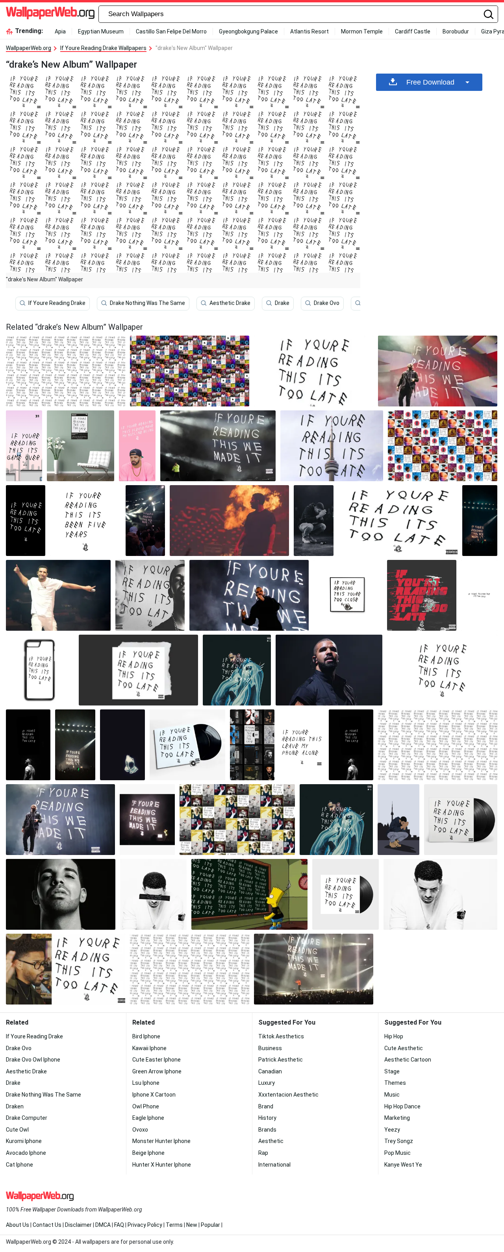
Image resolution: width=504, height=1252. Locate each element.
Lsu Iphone (145, 1083)
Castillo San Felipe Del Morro (171, 31)
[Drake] (399, 819)
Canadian (270, 1071)
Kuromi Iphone (24, 1141)
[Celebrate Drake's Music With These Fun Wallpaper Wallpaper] (421, 595)
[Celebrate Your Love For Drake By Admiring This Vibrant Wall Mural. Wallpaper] (58, 595)
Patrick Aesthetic (280, 1059)
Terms (174, 1225)
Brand (265, 1106)
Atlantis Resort (309, 31)
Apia (60, 31)
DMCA (103, 1225)
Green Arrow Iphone (157, 1071)
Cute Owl (17, 1129)
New (191, 1225)
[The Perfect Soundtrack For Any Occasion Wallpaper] (437, 371)
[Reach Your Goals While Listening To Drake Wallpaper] (229, 520)
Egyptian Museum (101, 31)
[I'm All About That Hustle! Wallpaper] (460, 819)
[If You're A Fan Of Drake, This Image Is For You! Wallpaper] (479, 595)
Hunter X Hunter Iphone (161, 1165)
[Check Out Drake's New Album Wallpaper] (249, 595)
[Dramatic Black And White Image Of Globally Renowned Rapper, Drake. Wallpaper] (329, 670)
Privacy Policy (145, 1225)
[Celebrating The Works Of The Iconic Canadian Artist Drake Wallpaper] (348, 595)
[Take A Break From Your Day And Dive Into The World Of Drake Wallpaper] (75, 744)
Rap (263, 1153)
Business (270, 1048)
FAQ (119, 1225)
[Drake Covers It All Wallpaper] (313, 371)
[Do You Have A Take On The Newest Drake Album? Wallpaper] (189, 371)
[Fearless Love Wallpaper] (398, 520)
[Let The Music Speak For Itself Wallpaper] (237, 670)
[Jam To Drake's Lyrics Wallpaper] (153, 894)
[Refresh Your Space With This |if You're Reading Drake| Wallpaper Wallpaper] (60, 894)
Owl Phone (145, 1106)
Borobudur (456, 31)
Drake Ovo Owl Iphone (33, 1059)
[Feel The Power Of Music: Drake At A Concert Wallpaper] (237, 819)
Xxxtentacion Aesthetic (288, 1094)
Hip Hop (393, 1036)
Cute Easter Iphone (156, 1059)
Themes (395, 1083)
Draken (15, 1106)
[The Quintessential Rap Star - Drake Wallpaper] (252, 744)
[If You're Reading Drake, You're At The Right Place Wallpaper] (122, 744)
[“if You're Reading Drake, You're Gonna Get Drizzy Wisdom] (28, 744)
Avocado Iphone (26, 1153)
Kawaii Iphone (149, 1048)
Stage (392, 1071)
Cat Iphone (19, 1165)
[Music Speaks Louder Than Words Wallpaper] (25, 520)
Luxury (266, 1083)
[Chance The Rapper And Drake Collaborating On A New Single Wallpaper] (137, 445)
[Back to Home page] (50, 14)
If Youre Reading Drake (56, 303)
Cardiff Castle (412, 31)
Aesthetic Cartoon (407, 1059)
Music (392, 1094)
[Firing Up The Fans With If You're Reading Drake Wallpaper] (138, 670)
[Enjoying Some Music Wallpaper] (218, 445)
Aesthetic (271, 1141)
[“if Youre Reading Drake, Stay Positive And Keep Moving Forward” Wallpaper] (85, 520)
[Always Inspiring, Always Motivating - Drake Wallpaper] (187, 744)
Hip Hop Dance (402, 1106)
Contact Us (47, 1225)
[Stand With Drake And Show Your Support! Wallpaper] (145, 520)
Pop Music (397, 1153)
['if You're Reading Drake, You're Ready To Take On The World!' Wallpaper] (80, 445)
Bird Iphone (146, 1036)
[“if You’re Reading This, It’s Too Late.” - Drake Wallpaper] (331, 445)
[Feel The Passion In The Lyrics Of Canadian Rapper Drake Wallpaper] (313, 520)
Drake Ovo (326, 303)
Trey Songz (398, 1141)
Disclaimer (78, 1225)
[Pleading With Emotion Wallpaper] (150, 595)
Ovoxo (140, 1129)
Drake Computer (26, 1118)
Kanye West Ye (403, 1165)
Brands (267, 1129)
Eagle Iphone (148, 1118)
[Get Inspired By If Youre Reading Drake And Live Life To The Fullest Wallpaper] (40, 670)
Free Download (430, 82)
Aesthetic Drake (229, 303)
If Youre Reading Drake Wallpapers (103, 48)
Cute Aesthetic (403, 1048)
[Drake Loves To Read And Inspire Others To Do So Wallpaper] (345, 894)
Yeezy (392, 1129)
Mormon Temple (362, 31)
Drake (282, 303)
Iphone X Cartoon (154, 1094)
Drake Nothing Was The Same (147, 303)
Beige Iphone (148, 1153)
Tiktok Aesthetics (281, 1036)
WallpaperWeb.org (28, 48)
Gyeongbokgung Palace (248, 31)
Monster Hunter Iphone (161, 1141)
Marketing (397, 1118)
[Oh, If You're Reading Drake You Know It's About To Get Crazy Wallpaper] (442, 670)
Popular (210, 1225)
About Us (17, 1225)
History (267, 1118)
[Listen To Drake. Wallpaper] (147, 819)
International (274, 1165)
